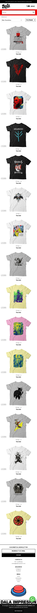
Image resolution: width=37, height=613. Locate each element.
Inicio (18, 576)
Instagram (18, 569)
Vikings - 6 (18, 52)
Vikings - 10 (18, 407)
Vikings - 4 (18, 310)
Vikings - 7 (18, 116)
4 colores (3, 436)
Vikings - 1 (18, 213)
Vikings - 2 (18, 245)
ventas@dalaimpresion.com (18, 563)
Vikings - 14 (19, 149)
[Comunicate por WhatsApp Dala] (32, 599)
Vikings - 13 (19, 504)
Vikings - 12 (18, 472)
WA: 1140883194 (18, 561)
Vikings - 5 (18, 84)
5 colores (3, 49)
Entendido (18, 611)
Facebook (18, 570)
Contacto (18, 579)
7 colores (3, 146)
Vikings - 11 (18, 439)
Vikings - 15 (19, 181)
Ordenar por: (4, 16)
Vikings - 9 (18, 375)
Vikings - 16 (18, 536)
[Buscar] (33, 12)
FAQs (18, 581)
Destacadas (18, 578)
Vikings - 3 (18, 278)
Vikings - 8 (18, 342)
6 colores (3, 81)
